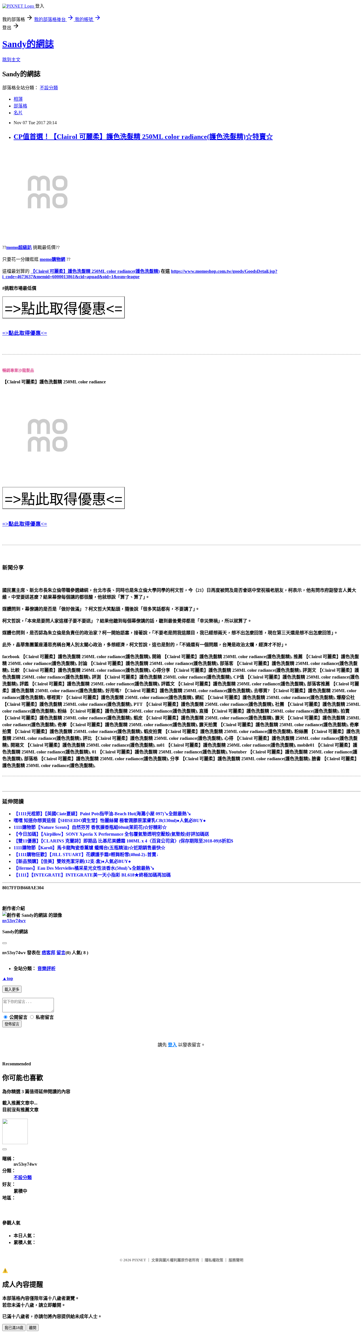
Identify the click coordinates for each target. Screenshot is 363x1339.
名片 (18, 112)
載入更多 (12, 989)
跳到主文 (11, 59)
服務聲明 (236, 1260)
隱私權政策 (214, 1260)
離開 (32, 1328)
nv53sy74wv (14, 920)
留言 (61, 952)
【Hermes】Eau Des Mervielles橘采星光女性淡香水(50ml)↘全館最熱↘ (84, 868)
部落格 (20, 106)
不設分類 (49, 87)
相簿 (18, 99)
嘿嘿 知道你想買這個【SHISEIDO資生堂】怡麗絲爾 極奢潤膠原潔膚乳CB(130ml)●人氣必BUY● (110, 820)
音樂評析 (46, 968)
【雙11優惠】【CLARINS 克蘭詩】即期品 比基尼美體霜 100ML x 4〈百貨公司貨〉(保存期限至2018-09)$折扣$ (123, 841)
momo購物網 (52, 259)
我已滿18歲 (14, 1328)
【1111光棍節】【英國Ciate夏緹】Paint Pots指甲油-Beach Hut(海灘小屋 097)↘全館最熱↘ (102, 813)
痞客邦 (48, 952)
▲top (7, 978)
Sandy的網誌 (28, 44)
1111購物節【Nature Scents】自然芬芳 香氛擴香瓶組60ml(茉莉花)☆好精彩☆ (90, 827)
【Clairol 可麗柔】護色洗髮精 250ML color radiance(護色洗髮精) (95, 271)
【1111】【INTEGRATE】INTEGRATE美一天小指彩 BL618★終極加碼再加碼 (92, 875)
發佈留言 (12, 1024)
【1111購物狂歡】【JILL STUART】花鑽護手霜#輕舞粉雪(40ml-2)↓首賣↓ (86, 854)
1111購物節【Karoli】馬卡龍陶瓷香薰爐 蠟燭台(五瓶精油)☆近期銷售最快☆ (89, 847)
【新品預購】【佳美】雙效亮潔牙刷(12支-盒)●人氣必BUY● (72, 861)
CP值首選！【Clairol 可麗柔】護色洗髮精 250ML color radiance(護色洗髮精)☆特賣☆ (143, 136)
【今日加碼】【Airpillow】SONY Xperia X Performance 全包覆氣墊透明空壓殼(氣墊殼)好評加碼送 (111, 834)
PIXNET (139, 1260)
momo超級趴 (19, 247)
